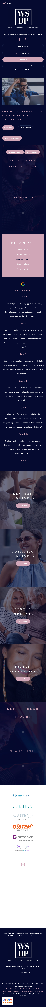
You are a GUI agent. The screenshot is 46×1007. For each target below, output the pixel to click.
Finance (34, 66)
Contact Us (23, 59)
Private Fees (12, 66)
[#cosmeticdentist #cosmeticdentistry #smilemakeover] (9, 891)
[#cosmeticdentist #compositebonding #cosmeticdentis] (9, 919)
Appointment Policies (27, 991)
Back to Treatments (12, 138)
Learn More (23, 505)
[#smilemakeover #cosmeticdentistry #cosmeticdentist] (9, 882)
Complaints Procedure (25, 989)
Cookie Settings (39, 991)
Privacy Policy (32, 994)
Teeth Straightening (23, 259)
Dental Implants (23, 264)
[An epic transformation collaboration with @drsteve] (9, 910)
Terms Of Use (36, 989)
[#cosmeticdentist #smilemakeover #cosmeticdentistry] (9, 900)
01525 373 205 (24, 53)
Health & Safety (7, 991)
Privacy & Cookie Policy (12, 989)
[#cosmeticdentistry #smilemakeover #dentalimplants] (9, 873)
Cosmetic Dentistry (23, 254)
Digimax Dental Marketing (25, 986)
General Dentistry (23, 249)
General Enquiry (15, 152)
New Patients (32, 152)
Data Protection (16, 991)
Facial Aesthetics (23, 269)
